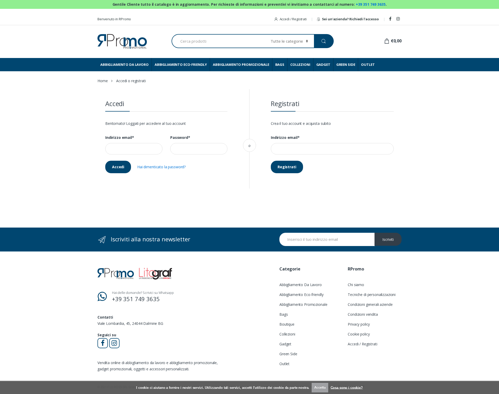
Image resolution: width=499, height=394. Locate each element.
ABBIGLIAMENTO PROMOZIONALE (241, 64)
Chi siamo (356, 284)
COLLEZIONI (300, 64)
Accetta (320, 387)
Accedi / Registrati (293, 19)
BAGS (279, 64)
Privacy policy (359, 324)
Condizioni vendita (363, 314)
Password (180, 137)
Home (102, 80)
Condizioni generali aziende (370, 304)
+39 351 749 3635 (371, 4)
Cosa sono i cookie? (347, 387)
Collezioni (287, 334)
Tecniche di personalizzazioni (372, 294)
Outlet (284, 363)
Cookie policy (359, 334)
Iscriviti (388, 239)
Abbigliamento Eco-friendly (301, 294)
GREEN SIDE (345, 64)
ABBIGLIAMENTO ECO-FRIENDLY (181, 64)
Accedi (118, 166)
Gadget (285, 343)
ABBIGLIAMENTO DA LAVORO (124, 64)
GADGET (323, 64)
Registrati (287, 166)
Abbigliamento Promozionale (303, 304)
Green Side (288, 353)
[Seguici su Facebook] (391, 19)
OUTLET (368, 64)
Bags (283, 314)
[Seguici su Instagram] (399, 19)
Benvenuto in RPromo (114, 19)
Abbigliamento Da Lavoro (300, 284)
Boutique (286, 324)
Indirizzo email (119, 137)
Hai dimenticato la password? (161, 166)
